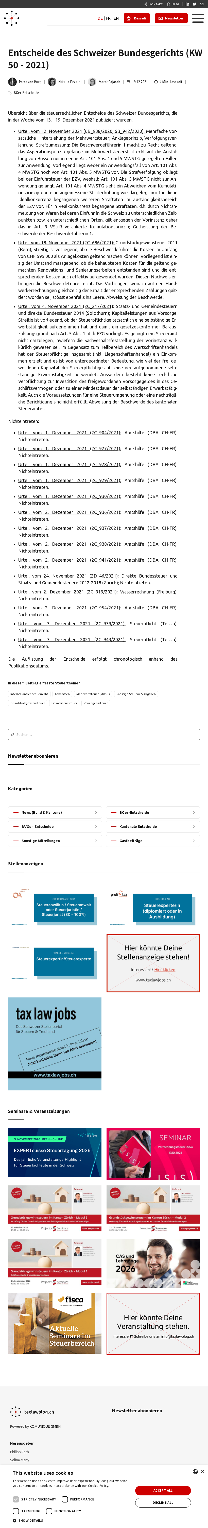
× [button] (202, 1471)
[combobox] (195, 1471)
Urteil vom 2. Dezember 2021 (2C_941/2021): (69, 559)
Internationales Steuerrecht (29, 694)
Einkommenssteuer (64, 703)
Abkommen (62, 694)
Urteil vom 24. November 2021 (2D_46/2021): (68, 575)
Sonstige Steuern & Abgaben (136, 694)
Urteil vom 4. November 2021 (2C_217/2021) (65, 306)
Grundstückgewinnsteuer (27, 703)
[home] (11, 18)
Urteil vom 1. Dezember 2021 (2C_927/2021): (69, 448)
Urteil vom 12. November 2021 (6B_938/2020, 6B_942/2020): (82, 131)
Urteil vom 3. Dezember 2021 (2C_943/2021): (72, 639)
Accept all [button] (163, 1490)
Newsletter (174, 18)
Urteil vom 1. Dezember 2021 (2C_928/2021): (69, 464)
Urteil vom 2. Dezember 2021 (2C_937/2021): (69, 528)
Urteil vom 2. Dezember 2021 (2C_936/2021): (69, 512)
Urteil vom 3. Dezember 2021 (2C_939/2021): (72, 623)
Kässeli (140, 18)
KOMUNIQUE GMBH (45, 1426)
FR (108, 18)
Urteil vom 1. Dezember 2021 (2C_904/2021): (69, 432)
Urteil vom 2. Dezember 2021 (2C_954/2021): (69, 607)
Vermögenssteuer (96, 703)
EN (116, 18)
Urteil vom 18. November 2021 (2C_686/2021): (66, 242)
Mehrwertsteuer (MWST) (93, 694)
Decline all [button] (163, 1502)
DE (100, 18)
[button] (197, 18)
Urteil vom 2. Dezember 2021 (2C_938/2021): (69, 543)
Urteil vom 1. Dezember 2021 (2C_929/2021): (69, 480)
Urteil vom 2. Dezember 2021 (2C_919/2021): (68, 591)
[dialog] (104, 1496)
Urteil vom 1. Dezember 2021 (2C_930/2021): (69, 496)
